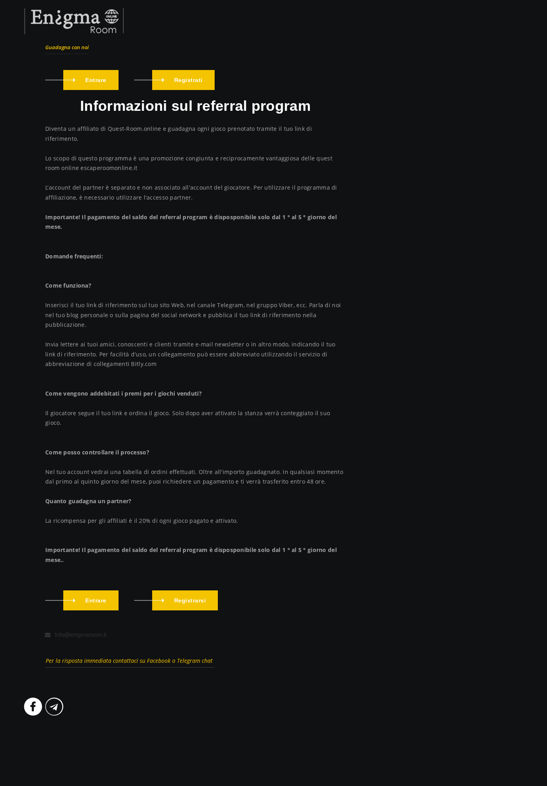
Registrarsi (190, 600)
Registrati (188, 80)
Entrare (96, 80)
